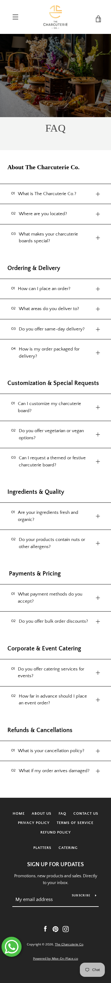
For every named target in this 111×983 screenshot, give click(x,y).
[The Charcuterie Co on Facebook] (45, 928)
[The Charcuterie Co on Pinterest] (55, 928)
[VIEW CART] (95, 17)
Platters (42, 848)
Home (19, 814)
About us (41, 814)
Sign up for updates (55, 865)
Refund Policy (55, 832)
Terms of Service (75, 823)
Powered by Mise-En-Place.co (55, 958)
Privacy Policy (34, 823)
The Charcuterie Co (69, 944)
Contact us (85, 814)
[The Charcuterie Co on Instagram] (66, 928)
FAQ (62, 814)
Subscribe (81, 895)
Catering (68, 848)
